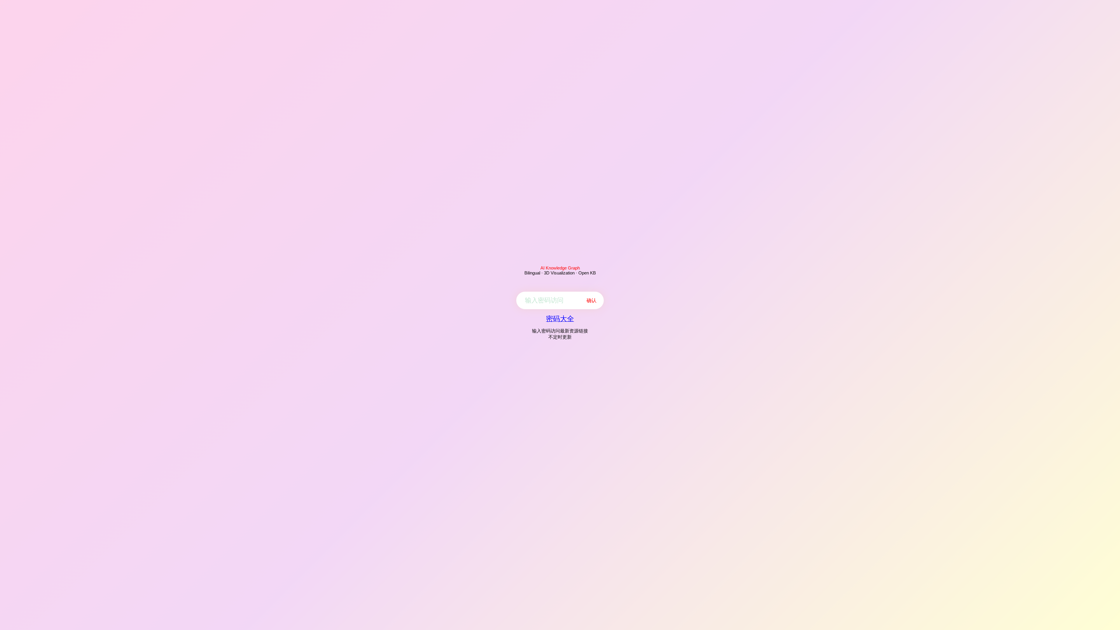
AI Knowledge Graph (560, 267)
